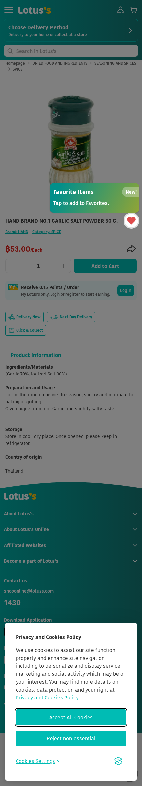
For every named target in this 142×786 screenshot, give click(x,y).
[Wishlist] (131, 220)
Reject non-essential (71, 738)
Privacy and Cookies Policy (47, 697)
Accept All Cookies (71, 717)
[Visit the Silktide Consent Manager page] (118, 761)
